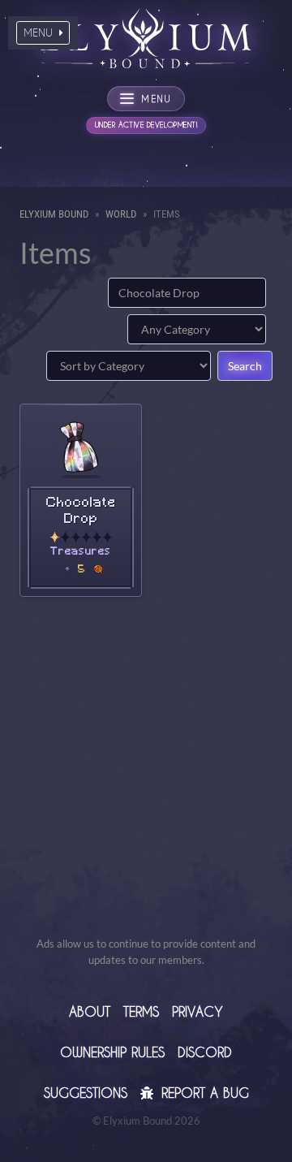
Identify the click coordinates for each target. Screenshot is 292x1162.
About (89, 1011)
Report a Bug (203, 1092)
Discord (205, 1052)
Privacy (197, 1011)
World (120, 214)
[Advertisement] (146, 789)
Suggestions (85, 1092)
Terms (141, 1011)
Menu (40, 32)
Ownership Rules (112, 1052)
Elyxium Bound (53, 214)
